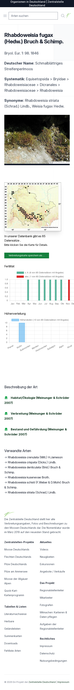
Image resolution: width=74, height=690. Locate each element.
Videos (44, 549)
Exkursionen (47, 564)
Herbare (9, 621)
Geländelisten (12, 628)
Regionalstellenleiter (52, 590)
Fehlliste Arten (12, 650)
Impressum (46, 646)
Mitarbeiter (46, 597)
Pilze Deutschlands (15, 564)
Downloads (11, 643)
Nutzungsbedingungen (53, 660)
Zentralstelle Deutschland (42, 682)
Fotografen (46, 605)
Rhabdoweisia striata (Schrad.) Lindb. (32, 492)
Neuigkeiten (47, 556)
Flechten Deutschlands (17, 556)
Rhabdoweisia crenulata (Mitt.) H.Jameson (35, 457)
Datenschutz (47, 653)
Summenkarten (13, 636)
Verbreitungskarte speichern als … (27, 255)
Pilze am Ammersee (15, 571)
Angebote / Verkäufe (52, 571)
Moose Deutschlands (16, 549)
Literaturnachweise (15, 613)
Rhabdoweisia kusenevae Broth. (29, 477)
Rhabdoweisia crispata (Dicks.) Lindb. (32, 462)
